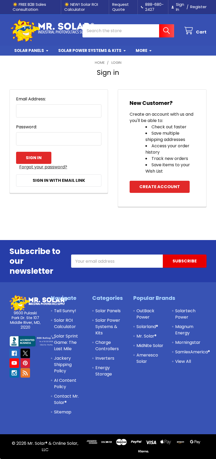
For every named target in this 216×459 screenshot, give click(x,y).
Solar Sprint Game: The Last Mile (66, 342)
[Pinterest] (25, 363)
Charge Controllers (107, 345)
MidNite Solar (149, 346)
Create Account (159, 187)
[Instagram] (14, 373)
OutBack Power (145, 314)
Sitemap (62, 412)
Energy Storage (103, 371)
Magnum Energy (184, 330)
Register (198, 6)
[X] (25, 353)
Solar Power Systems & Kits (89, 50)
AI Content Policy (65, 383)
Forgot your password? (43, 167)
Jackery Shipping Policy (63, 364)
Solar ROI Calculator (65, 323)
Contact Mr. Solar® (66, 399)
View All (183, 361)
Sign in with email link (59, 180)
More (141, 50)
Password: (26, 127)
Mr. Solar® (146, 336)
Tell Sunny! (65, 311)
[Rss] (25, 373)
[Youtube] (14, 363)
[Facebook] (14, 353)
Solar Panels (29, 50)
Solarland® (147, 327)
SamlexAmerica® (192, 352)
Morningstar (187, 342)
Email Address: (31, 99)
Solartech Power (185, 314)
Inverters (104, 358)
